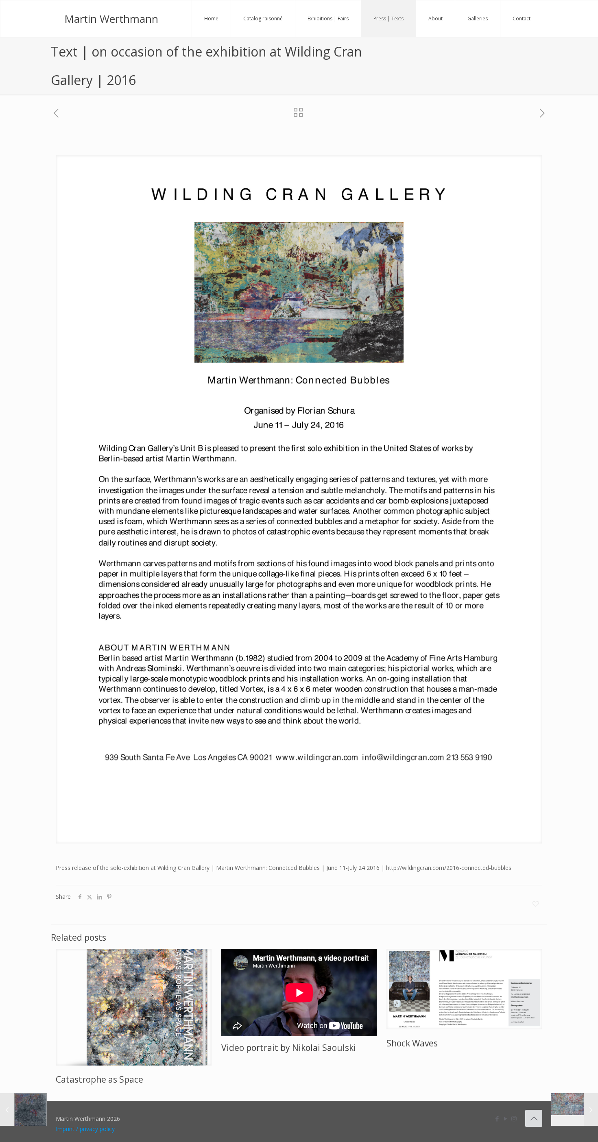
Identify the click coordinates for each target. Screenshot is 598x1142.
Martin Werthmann (111, 18)
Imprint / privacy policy (85, 1129)
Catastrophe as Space (99, 1079)
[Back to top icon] (533, 1118)
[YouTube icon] (505, 1118)
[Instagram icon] (514, 1118)
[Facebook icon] (497, 1118)
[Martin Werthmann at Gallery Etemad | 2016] (23, 1109)
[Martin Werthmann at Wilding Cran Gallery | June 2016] (574, 1109)
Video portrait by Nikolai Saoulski (288, 1047)
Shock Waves (412, 1043)
